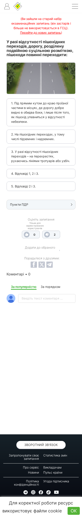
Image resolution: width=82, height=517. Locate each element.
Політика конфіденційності (26, 483)
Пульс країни (52, 472)
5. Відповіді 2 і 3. (23, 186)
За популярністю (24, 287)
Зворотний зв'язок (41, 445)
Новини (33, 472)
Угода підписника (56, 481)
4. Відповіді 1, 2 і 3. (25, 173)
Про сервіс (31, 467)
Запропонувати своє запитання (24, 457)
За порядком (50, 287)
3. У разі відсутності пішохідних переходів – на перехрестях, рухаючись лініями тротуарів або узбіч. (40, 156)
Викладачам (52, 467)
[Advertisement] (41, 380)
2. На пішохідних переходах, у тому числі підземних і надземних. (38, 136)
